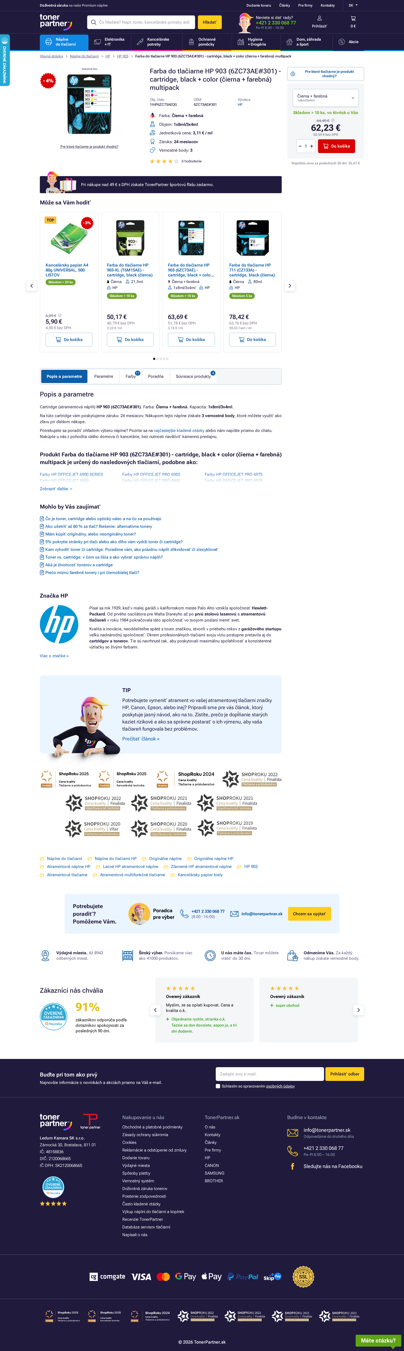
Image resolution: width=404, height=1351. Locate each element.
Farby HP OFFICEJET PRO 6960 (151, 480)
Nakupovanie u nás (143, 1117)
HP (108, 56)
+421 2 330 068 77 (276, 23)
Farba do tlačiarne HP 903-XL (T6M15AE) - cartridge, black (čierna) (130, 270)
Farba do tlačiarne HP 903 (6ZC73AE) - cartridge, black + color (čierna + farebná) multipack (190, 275)
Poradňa (156, 376)
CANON (212, 1165)
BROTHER (214, 1180)
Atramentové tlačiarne (67, 874)
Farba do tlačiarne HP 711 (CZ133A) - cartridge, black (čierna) (252, 270)
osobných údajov (280, 1086)
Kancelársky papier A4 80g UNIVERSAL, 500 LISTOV (67, 270)
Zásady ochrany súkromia (145, 1134)
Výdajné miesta (136, 1165)
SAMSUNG (214, 1173)
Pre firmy (305, 5)
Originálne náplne (165, 858)
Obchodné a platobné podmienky (152, 1127)
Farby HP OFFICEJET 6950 (64, 480)
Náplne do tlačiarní (84, 56)
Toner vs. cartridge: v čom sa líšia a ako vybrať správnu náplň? (104, 557)
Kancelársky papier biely (200, 874)
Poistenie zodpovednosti (144, 1196)
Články (284, 5)
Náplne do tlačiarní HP (116, 858)
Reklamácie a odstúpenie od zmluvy (154, 1150)
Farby (131, 376)
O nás (210, 1127)
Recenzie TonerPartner (142, 1219)
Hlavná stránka (51, 56)
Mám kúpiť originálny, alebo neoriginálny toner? (90, 534)
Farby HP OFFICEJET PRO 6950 (151, 474)
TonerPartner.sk (222, 1117)
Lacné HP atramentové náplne (130, 866)
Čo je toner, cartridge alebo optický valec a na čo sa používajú (103, 518)
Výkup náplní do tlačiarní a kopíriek (153, 1211)
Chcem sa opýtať (309, 913)
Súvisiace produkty (193, 376)
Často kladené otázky (141, 1204)
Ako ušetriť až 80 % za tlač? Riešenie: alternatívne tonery (98, 526)
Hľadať (210, 22)
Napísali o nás (134, 1234)
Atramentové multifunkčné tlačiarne (132, 874)
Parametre (103, 376)
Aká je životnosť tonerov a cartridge (79, 564)
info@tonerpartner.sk (262, 913)
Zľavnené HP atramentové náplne (201, 866)
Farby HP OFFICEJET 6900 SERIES (71, 474)
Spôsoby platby (136, 1173)
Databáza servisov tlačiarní (146, 1227)
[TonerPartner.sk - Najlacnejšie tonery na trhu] (56, 22)
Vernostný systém (138, 1180)
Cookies (129, 1142)
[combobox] (326, 98)
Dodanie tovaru (259, 5)
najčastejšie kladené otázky (179, 430)
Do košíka (340, 146)
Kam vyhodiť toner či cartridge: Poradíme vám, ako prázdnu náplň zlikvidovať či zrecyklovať (131, 549)
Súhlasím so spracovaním (258, 1086)
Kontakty (328, 5)
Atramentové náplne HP (68, 866)
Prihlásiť (319, 26)
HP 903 (122, 56)
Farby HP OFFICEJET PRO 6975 (233, 474)
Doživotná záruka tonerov (144, 1188)
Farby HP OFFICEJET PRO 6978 (233, 480)
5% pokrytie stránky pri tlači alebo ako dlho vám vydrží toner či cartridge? (113, 541)
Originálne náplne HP (213, 858)
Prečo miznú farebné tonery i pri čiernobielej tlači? (92, 572)
